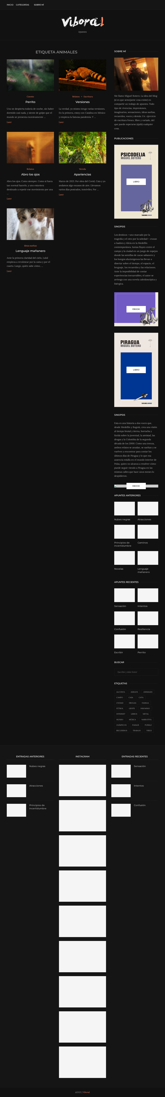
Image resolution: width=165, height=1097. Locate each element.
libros (134, 714)
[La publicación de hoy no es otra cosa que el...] (82, 801)
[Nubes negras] (124, 509)
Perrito (30, 102)
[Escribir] (124, 641)
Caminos (143, 542)
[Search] (156, 5)
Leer (9, 122)
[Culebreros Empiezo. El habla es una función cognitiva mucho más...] (82, 942)
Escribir (118, 652)
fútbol (119, 708)
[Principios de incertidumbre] (124, 532)
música (132, 719)
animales (147, 692)
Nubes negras (122, 519)
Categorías (22, 5)
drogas (132, 703)
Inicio (10, 5)
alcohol (120, 692)
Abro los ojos (30, 174)
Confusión (120, 629)
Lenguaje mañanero (30, 251)
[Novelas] (124, 558)
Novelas (118, 568)
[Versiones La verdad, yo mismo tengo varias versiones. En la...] (82, 977)
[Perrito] (30, 75)
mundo (119, 719)
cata (141, 697)
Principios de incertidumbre (122, 544)
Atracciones (144, 519)
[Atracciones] (148, 509)
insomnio (145, 708)
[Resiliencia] (148, 618)
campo (119, 697)
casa (131, 697)
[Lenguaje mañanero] (30, 224)
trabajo (137, 730)
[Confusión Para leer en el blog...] (82, 907)
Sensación (120, 606)
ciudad (119, 703)
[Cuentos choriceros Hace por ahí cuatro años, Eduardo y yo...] (82, 1012)
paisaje (135, 725)
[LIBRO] (136, 182)
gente (132, 708)
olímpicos (121, 725)
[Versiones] (82, 75)
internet (120, 714)
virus (149, 730)
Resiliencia (144, 629)
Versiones (83, 102)
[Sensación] (124, 595)
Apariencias (82, 174)
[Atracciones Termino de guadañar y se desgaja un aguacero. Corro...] (82, 1047)
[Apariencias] (82, 147)
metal (146, 714)
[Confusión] (124, 618)
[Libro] (136, 370)
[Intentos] (148, 595)
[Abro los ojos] (30, 147)
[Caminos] (148, 532)
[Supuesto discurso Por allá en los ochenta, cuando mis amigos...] (82, 766)
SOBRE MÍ (39, 5)
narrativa (146, 719)
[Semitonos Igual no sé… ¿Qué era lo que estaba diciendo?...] (82, 871)
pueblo (148, 725)
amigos (134, 692)
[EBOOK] (136, 309)
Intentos (142, 606)
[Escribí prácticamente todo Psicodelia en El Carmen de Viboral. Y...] (82, 836)
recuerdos (121, 730)
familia (145, 703)
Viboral (86, 1092)
